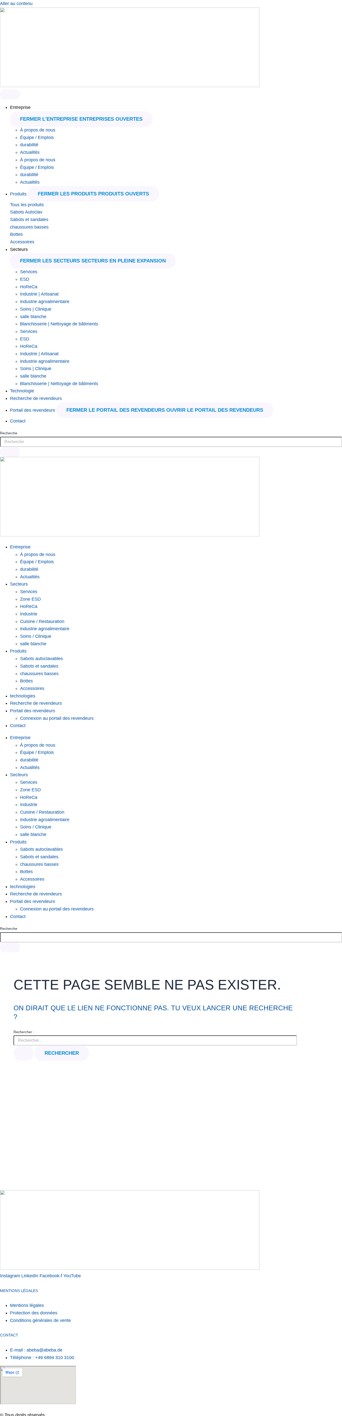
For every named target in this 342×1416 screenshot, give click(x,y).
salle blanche (33, 316)
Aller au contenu (16, 3)
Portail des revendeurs (32, 710)
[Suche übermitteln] (24, 1052)
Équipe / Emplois (37, 137)
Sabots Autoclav (26, 212)
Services (28, 271)
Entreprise (20, 546)
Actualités (30, 152)
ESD (24, 279)
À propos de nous (37, 129)
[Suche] (10, 452)
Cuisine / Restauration (42, 621)
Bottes (16, 234)
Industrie (28, 613)
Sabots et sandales (29, 219)
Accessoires (22, 241)
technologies (22, 695)
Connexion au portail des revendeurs (57, 718)
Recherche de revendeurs (36, 703)
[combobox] (171, 442)
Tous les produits (27, 204)
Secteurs (19, 584)
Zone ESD (30, 599)
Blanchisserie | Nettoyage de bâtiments (59, 323)
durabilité (29, 144)
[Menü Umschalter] (10, 94)
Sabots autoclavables (41, 658)
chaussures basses (29, 227)
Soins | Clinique (35, 309)
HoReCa (28, 286)
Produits (18, 651)
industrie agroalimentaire (44, 301)
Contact (18, 725)
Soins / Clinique (35, 636)
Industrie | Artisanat (39, 294)
